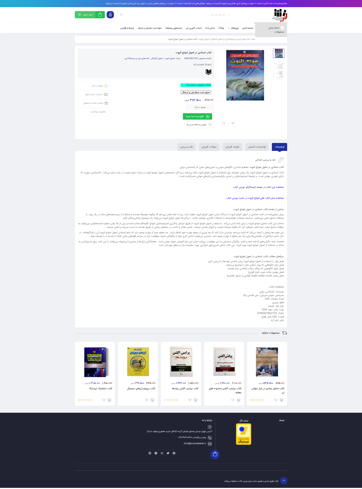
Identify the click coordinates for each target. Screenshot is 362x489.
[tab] (279, 147)
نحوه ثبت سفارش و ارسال (196, 92)
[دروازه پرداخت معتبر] (243, 444)
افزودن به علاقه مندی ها (196, 125)
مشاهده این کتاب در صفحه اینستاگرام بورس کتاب (258, 187)
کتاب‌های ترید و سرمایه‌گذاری (237, 39)
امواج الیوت (204, 39)
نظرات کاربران (232, 147)
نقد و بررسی (186, 147)
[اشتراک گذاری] (232, 123)
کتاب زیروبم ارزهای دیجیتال (141, 389)
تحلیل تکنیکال (217, 39)
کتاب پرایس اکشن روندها (185, 389)
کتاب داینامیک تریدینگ (100, 389)
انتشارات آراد (198, 64)
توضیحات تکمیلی (257, 147)
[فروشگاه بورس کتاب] (279, 15)
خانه (253, 39)
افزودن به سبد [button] (281, 400)
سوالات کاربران (209, 147)
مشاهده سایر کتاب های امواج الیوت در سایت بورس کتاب (255, 198)
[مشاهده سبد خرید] (100, 15)
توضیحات (279, 147)
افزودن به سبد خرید (195, 116)
